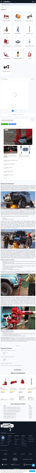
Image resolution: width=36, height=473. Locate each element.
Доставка (9, 437)
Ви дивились (17, 369)
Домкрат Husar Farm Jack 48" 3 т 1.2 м (10, 417)
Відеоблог (16, 444)
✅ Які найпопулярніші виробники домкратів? (8, 350)
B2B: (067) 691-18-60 (31, 439)
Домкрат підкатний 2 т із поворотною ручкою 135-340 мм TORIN (13, 389)
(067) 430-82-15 (30, 437)
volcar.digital (12, 433)
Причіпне (2, 443)
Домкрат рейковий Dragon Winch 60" (10, 413)
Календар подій (17, 439)
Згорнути (17, 345)
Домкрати (2, 442)
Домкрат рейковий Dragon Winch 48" (10, 414)
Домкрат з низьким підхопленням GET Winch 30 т (12, 407)
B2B (8, 442)
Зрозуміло (32, 471)
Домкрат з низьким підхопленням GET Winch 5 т (12, 411)
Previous (1, 388)
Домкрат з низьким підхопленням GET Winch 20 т (12, 408)
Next (35, 388)
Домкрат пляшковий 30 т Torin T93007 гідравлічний (22, 389)
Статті (16, 442)
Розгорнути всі (17, 447)
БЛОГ (15, 437)
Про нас (22, 439)
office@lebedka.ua (31, 441)
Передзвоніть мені (12, 124)
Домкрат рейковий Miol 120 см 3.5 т (10, 416)
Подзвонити (5, 124)
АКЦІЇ (8, 444)
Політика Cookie (24, 445)
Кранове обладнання (4, 445)
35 (21, 110)
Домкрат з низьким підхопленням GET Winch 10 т (12, 410)
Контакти (22, 437)
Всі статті (5, 178)
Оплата (9, 439)
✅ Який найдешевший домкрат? (6, 363)
